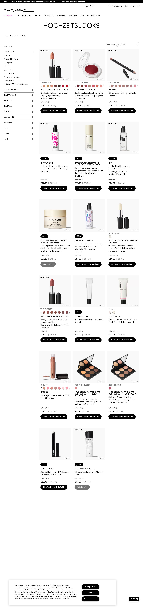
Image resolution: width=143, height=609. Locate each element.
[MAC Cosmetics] (19, 10)
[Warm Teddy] (55, 312)
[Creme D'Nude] (44, 85)
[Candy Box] (59, 388)
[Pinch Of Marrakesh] (82, 85)
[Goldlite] (113, 312)
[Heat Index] (93, 85)
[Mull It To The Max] (47, 312)
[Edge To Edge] (135, 85)
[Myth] (51, 85)
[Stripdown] (116, 85)
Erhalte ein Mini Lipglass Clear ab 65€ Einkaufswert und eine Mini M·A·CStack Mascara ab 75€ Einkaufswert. (44, 1)
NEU (17, 15)
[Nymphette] (47, 388)
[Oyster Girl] (63, 388)
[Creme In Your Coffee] (55, 85)
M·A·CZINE (73, 15)
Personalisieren (90, 599)
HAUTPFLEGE (49, 15)
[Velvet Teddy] (44, 312)
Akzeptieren (90, 586)
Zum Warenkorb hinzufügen (54, 110)
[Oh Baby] (44, 388)
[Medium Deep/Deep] (76, 388)
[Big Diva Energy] (78, 85)
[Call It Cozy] (47, 85)
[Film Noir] (59, 85)
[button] (134, 599)
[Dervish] (131, 85)
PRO (82, 15)
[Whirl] (127, 85)
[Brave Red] (63, 85)
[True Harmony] (89, 85)
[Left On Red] (66, 85)
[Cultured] (66, 388)
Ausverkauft (48, 264)
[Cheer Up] (101, 85)
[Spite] (55, 388)
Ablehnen (90, 593)
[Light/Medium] (109, 388)
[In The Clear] (109, 236)
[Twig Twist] (66, 312)
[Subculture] (112, 85)
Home (6, 36)
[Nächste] (69, 86)
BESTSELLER (26, 15)
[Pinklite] (109, 312)
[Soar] (63, 312)
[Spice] (123, 85)
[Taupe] (51, 312)
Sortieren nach (109, 44)
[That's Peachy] (97, 85)
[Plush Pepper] (85, 85)
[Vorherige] (42, 86)
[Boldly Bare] (119, 85)
